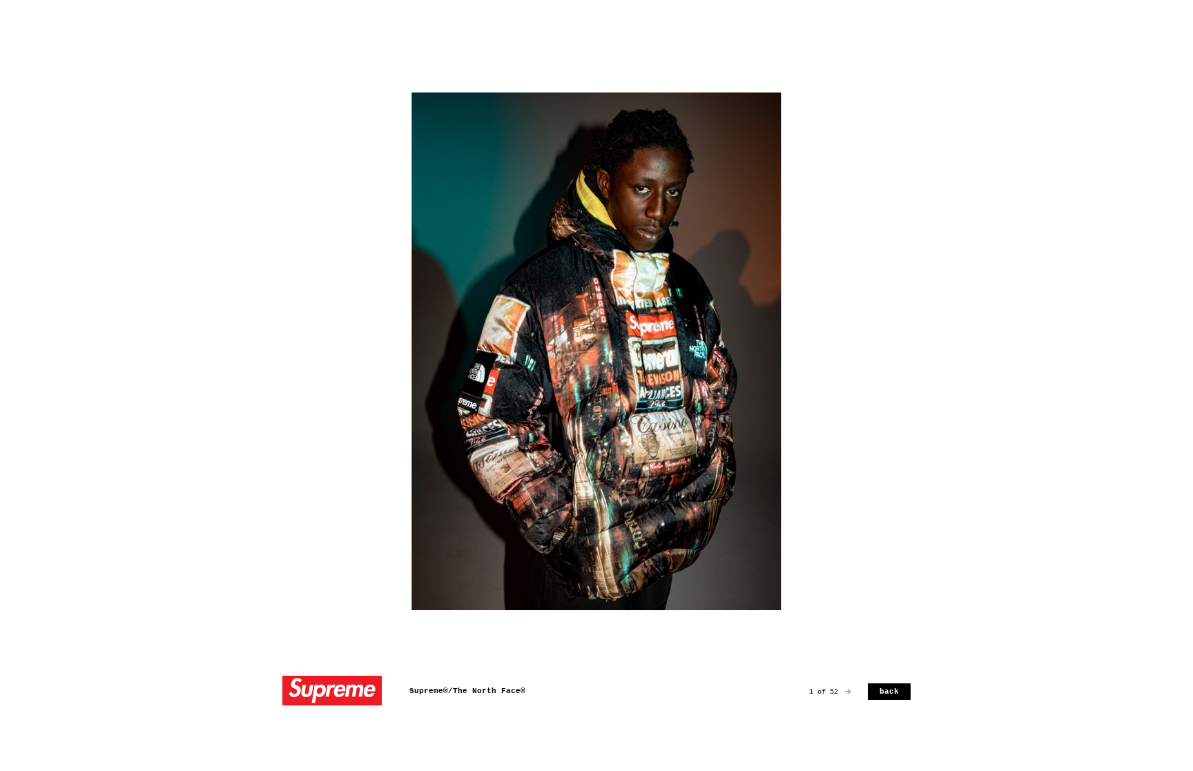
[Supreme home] (332, 692)
